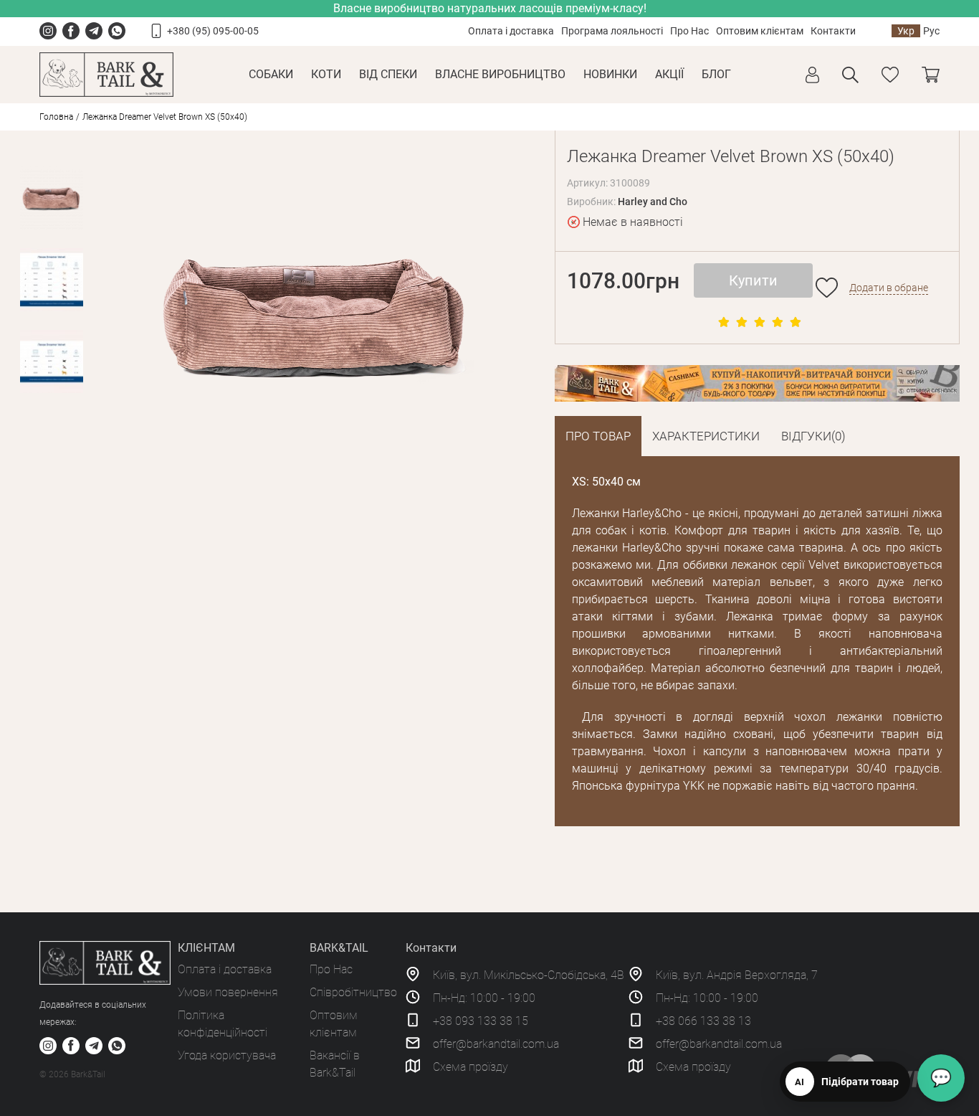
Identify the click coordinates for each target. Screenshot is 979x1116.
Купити (753, 280)
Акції (669, 74)
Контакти (833, 31)
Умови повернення (228, 992)
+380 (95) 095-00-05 (213, 31)
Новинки (610, 74)
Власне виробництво (500, 74)
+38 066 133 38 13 (703, 1021)
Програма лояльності (612, 31)
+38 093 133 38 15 (480, 1021)
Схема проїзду (470, 1067)
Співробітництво (353, 992)
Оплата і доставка (511, 31)
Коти (326, 74)
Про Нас (689, 31)
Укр (905, 31)
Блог (716, 74)
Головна (56, 117)
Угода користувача (227, 1055)
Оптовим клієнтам (759, 31)
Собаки (271, 74)
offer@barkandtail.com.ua (496, 1044)
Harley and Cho (652, 201)
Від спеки (388, 74)
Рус (931, 31)
